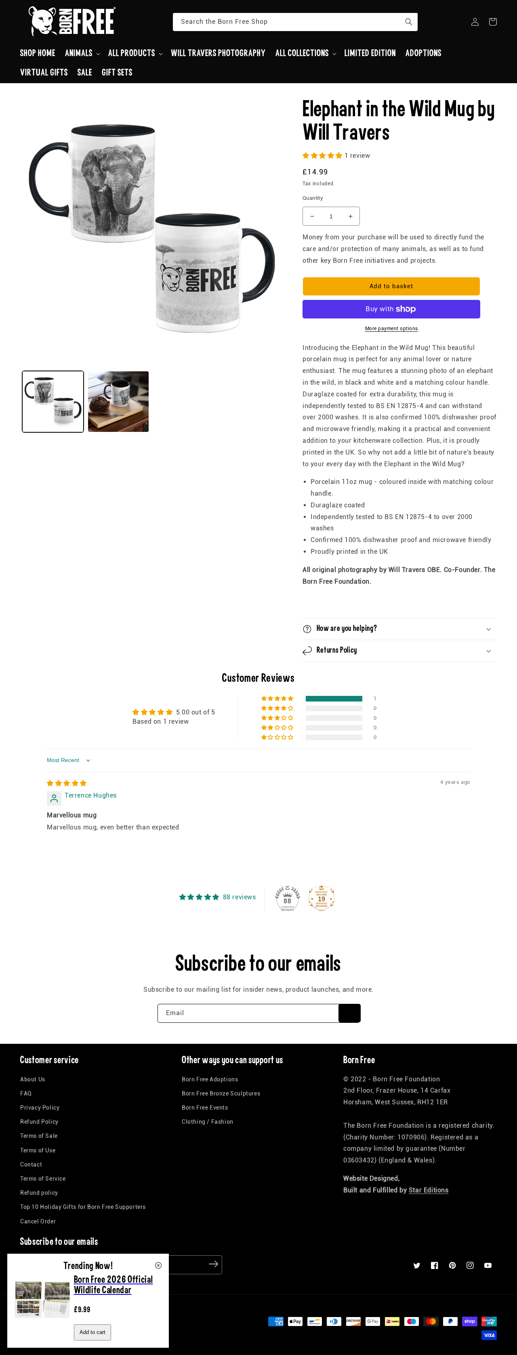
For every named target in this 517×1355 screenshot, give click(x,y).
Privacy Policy (39, 1107)
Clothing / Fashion (207, 1121)
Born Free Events (205, 1107)
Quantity (313, 198)
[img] (67, 783)
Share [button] (320, 602)
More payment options (391, 328)
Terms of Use (37, 1150)
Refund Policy (39, 1121)
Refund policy (39, 1193)
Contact (31, 1164)
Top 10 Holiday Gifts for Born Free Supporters (83, 1207)
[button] (81, 53)
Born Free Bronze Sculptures (221, 1093)
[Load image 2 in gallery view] (118, 401)
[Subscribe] (349, 1013)
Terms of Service (43, 1178)
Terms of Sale (39, 1136)
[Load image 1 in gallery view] (53, 401)
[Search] (409, 22)
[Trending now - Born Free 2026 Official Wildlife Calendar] (43, 1325)
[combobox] (295, 22)
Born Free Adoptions (210, 1079)
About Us (32, 1079)
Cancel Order (38, 1221)
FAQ (26, 1093)
